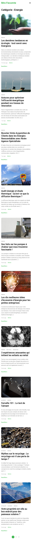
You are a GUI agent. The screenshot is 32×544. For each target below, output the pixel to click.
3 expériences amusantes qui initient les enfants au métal (15, 354)
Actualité (3, 506)
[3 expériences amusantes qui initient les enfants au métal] (16, 336)
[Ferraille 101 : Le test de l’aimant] (16, 387)
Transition (15, 349)
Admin (11, 62)
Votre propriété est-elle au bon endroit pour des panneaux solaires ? (14, 512)
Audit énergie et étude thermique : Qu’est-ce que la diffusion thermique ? (15, 194)
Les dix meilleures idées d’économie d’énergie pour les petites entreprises (15, 300)
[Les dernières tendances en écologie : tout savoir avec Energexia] (16, 24)
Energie (3, 37)
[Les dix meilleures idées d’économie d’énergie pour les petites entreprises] (16, 281)
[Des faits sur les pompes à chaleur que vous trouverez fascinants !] (16, 228)
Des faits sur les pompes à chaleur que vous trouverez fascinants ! (14, 247)
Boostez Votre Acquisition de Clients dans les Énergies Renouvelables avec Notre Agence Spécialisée (15, 137)
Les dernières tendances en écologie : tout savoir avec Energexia (14, 43)
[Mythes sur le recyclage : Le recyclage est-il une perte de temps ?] (16, 437)
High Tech (8, 349)
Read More (4, 66)
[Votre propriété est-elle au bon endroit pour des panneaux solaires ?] (16, 492)
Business (3, 400)
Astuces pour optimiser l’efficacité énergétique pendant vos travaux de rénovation (12, 101)
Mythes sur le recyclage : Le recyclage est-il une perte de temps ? (15, 456)
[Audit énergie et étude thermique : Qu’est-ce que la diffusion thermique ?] (16, 175)
